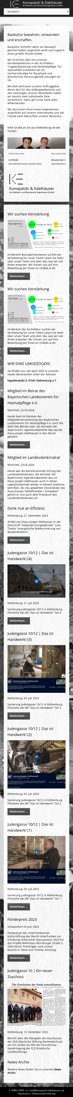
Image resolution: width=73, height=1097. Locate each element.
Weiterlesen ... (19, 276)
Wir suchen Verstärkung (28, 214)
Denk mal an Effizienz (26, 508)
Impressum (24, 1093)
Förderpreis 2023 (22, 919)
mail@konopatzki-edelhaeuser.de (46, 1090)
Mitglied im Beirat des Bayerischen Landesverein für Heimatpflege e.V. (33, 396)
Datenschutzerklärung (43, 1093)
